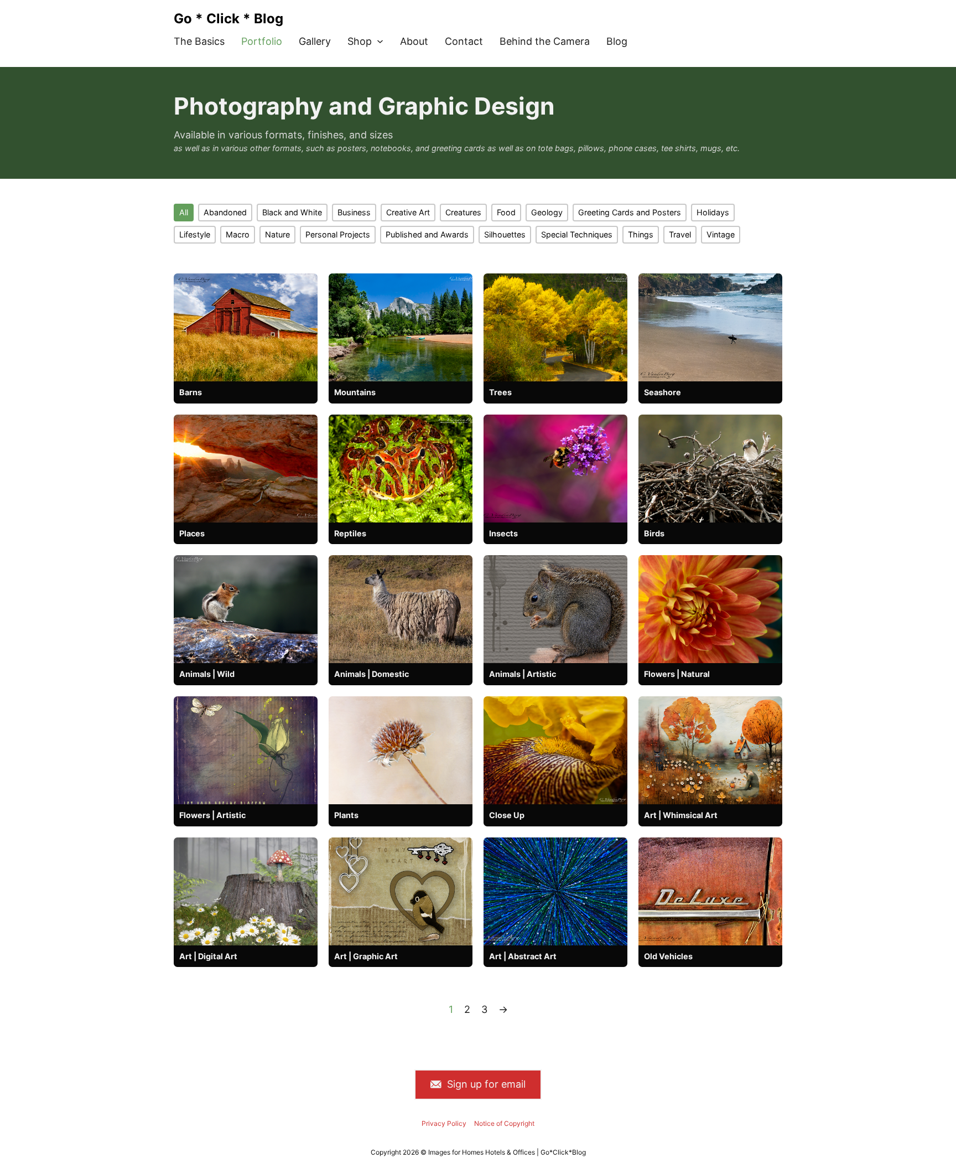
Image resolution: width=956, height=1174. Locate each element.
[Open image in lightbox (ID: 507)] (555, 327)
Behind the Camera (545, 41)
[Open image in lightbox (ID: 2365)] (246, 891)
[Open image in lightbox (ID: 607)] (246, 469)
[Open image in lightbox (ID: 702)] (710, 609)
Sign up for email (486, 1084)
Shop (359, 41)
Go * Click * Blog (228, 19)
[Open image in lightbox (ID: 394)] (555, 891)
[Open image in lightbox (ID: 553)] (246, 327)
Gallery (315, 41)
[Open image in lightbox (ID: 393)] (555, 750)
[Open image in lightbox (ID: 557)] (710, 891)
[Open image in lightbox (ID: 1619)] (400, 609)
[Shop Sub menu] (380, 41)
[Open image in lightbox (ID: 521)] (555, 469)
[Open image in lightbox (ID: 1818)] (555, 609)
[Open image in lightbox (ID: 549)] (246, 609)
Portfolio (261, 41)
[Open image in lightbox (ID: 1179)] (400, 750)
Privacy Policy (444, 1123)
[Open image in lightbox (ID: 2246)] (710, 750)
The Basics (199, 41)
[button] (184, 212)
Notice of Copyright (504, 1123)
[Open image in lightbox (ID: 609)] (710, 469)
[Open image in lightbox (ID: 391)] (400, 327)
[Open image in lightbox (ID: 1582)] (400, 891)
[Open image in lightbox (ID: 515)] (710, 327)
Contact (464, 41)
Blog (616, 41)
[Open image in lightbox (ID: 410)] (400, 469)
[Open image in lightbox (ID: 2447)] (246, 750)
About (414, 41)
